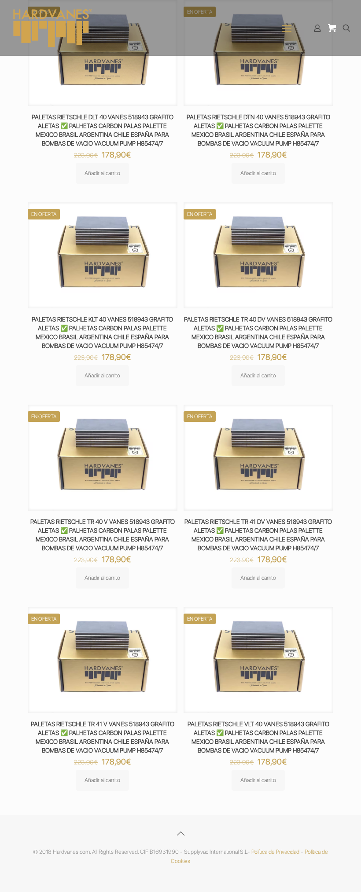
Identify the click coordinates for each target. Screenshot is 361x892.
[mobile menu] (286, 28)
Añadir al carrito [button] (102, 173)
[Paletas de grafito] (53, 28)
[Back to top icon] (180, 833)
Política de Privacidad (275, 851)
